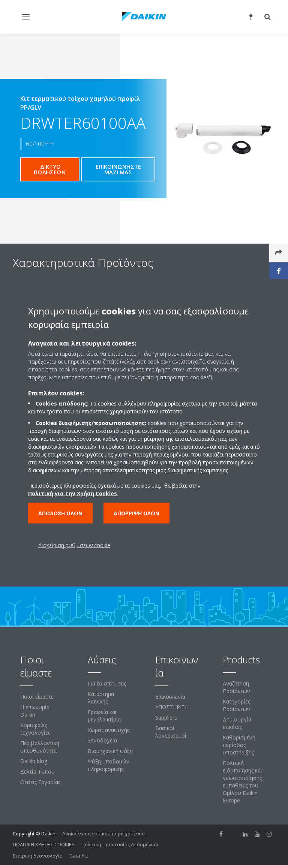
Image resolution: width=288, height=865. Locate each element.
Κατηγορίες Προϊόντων (236, 705)
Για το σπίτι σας (107, 683)
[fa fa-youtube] (257, 834)
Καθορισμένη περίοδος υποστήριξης (239, 745)
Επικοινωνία (170, 696)
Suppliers (166, 717)
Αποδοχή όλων (60, 513)
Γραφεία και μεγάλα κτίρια (104, 715)
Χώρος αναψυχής (108, 729)
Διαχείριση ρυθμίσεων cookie (74, 545)
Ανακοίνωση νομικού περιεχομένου (103, 833)
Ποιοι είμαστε (37, 696)
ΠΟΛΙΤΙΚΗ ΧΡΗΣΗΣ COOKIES (44, 844)
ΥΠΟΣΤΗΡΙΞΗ (172, 707)
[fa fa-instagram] (269, 834)
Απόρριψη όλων (136, 513)
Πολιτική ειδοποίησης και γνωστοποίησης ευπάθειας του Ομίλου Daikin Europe (242, 781)
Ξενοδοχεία (102, 740)
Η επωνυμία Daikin (35, 710)
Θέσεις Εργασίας (40, 782)
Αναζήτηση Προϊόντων (236, 687)
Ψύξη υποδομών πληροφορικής (108, 765)
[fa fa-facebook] (221, 834)
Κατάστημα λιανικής (101, 697)
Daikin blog (33, 761)
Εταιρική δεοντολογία (38, 855)
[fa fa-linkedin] (245, 834)
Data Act (78, 855)
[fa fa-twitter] (233, 834)
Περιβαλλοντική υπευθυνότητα (39, 746)
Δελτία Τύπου (37, 771)
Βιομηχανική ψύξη (110, 750)
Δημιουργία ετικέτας (237, 723)
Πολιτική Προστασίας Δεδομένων (119, 844)
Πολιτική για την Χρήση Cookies (72, 493)
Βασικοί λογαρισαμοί (170, 731)
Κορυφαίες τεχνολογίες (35, 728)
